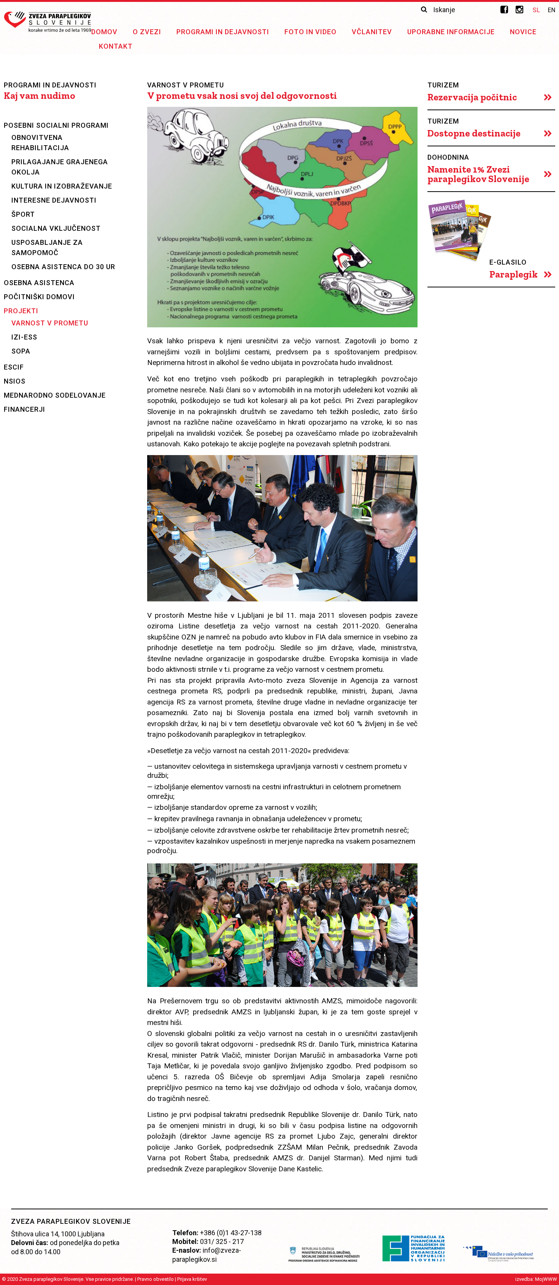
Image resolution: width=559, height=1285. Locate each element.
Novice (523, 32)
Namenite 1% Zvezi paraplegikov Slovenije (478, 174)
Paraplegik (513, 274)
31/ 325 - (217, 1241)
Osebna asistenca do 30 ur (63, 267)
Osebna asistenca (39, 283)
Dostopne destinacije (474, 133)
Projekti (21, 311)
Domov (104, 32)
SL (536, 10)
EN (551, 10)
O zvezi (147, 32)
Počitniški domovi (39, 297)
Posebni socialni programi (56, 125)
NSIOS (14, 381)
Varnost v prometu (49, 323)
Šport (23, 214)
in (519, 9)
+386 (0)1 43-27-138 (231, 1233)
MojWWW (546, 1279)
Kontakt (116, 46)
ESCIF (14, 367)
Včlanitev (372, 32)
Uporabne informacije (451, 32)
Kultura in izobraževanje (61, 186)
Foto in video (310, 32)
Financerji (24, 409)
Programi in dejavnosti (222, 32)
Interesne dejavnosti (54, 200)
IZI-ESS (24, 337)
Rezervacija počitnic (472, 97)
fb (504, 9)
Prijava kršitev (192, 1279)
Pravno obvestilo (155, 1279)
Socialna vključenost (56, 228)
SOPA (20, 351)
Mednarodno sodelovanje (55, 395)
